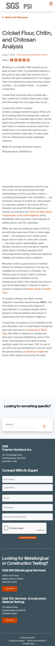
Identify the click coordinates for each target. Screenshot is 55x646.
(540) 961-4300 (9, 461)
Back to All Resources (16, 17)
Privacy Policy (28, 643)
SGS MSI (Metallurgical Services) (24, 570)
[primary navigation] (51, 3)
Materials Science (40, 55)
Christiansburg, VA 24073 (14, 458)
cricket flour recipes (33, 351)
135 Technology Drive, (12, 455)
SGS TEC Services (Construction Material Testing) (24, 600)
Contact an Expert (16, 640)
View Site (10, 589)
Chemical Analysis (24, 55)
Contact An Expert (28, 537)
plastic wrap (33, 288)
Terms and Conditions (36, 640)
